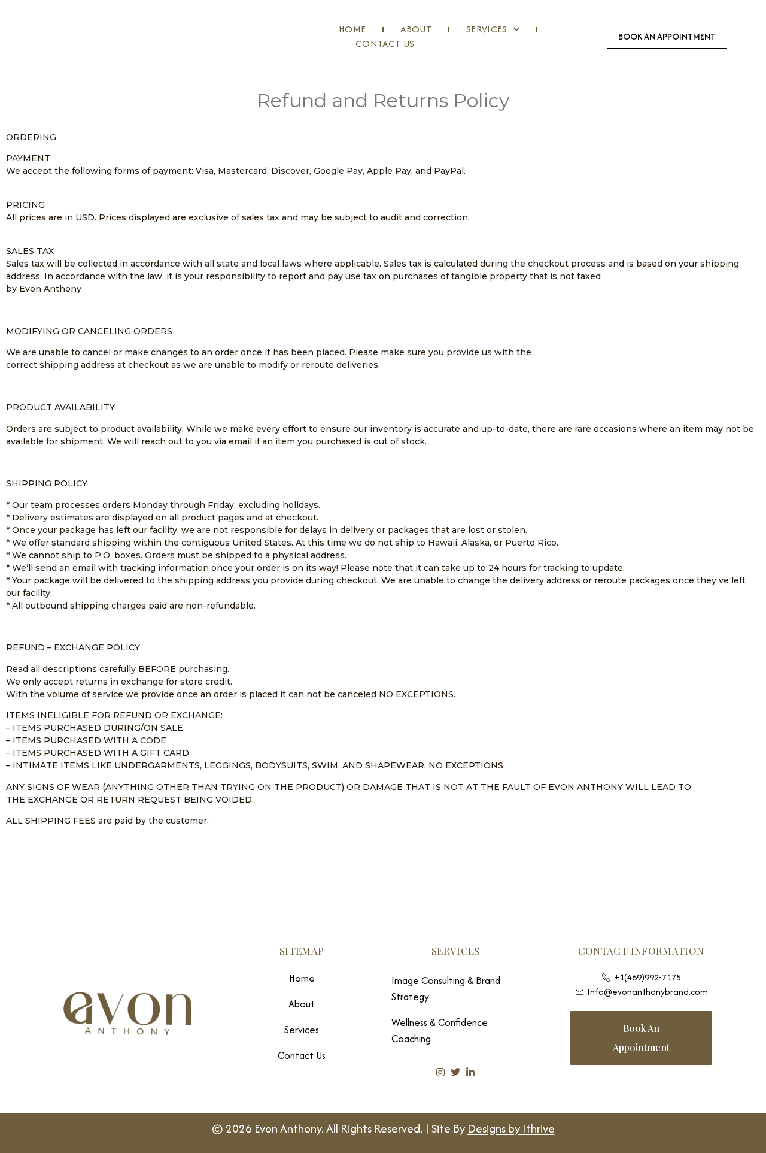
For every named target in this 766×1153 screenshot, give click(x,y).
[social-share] (440, 1071)
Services (486, 29)
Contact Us (384, 43)
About (415, 29)
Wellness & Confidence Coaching (439, 1030)
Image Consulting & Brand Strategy (445, 988)
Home (352, 29)
